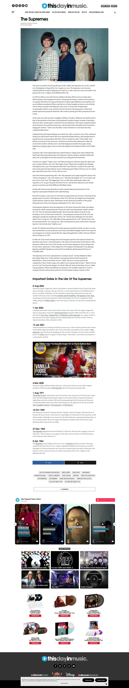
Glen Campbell (38, 405)
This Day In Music (27, 25)
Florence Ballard (39, 475)
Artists (84, 12)
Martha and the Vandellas (67, 296)
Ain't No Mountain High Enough (49, 472)
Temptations (53, 315)
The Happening (42, 478)
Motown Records (61, 313)
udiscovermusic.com (96, 12)
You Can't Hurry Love (55, 481)
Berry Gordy (66, 472)
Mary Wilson (66, 475)
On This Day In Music (59, 12)
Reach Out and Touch (88, 475)
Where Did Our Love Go (84, 478)
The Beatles (40, 88)
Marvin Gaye (46, 146)
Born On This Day (74, 12)
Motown (55, 90)
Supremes (39, 444)
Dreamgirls (86, 472)
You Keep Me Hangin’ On (72, 481)
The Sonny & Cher (39, 395)
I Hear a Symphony (54, 475)
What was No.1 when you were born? (37, 12)
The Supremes (81, 296)
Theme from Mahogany (67, 478)
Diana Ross (76, 472)
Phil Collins (50, 301)
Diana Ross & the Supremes (70, 315)
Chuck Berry (68, 405)
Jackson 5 (47, 405)
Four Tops (90, 296)
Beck (42, 335)
